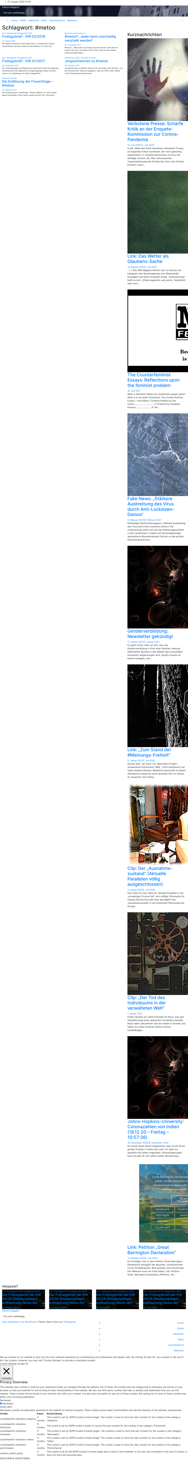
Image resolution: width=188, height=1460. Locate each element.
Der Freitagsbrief (9, 33)
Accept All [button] (22, 1363)
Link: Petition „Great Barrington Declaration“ (151, 1249)
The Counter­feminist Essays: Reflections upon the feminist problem (153, 380)
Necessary (7, 1403)
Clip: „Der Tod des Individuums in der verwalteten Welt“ (146, 1003)
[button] (7, 20)
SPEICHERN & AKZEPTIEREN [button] (15, 1458)
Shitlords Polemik (88, 58)
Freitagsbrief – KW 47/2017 (23, 61)
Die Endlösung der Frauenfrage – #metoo (27, 83)
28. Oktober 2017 (72, 65)
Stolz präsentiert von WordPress (19, 1321)
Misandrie (69, 33)
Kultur (44, 20)
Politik (23, 20)
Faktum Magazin (10, 7)
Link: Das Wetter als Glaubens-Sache (148, 258)
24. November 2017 (10, 65)
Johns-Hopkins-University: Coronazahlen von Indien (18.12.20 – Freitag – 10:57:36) (155, 1129)
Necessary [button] (5, 1400)
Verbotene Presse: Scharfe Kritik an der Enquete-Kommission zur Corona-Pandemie (155, 131)
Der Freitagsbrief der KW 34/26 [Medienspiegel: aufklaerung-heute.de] (21, 1299)
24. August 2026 (10, 1307)
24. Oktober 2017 (9, 90)
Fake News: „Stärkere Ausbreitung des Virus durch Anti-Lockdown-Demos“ (150, 506)
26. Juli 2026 (103, 1307)
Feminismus (70, 58)
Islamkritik (33, 20)
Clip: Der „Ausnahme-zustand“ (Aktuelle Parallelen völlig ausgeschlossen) (150, 876)
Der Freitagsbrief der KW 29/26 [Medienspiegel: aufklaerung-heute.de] (162, 1299)
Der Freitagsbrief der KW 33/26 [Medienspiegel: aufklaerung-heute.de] (68, 1299)
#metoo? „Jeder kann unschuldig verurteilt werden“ (90, 38)
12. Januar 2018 (8, 41)
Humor (78, 58)
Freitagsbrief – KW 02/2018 (23, 36)
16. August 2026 (57, 1307)
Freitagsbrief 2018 (24, 33)
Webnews (72, 20)
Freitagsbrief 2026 (30, 1291)
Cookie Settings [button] (8, 1363)
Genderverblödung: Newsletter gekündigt (150, 633)
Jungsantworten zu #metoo (86, 61)
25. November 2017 (73, 45)
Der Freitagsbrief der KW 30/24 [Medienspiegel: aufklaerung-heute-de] (115, 1299)
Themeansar (69, 1321)
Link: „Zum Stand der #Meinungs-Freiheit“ (149, 752)
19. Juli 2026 (149, 1307)
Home (14, 20)
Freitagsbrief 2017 (24, 58)
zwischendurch (57, 20)
